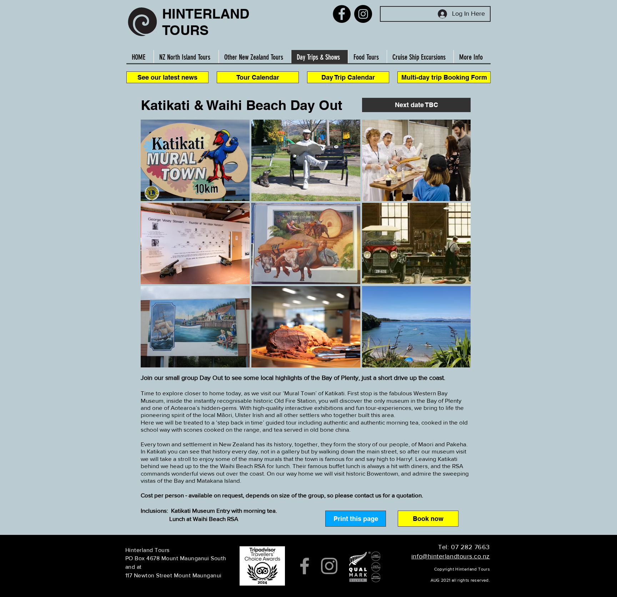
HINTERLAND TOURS (205, 21)
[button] (416, 105)
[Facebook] (342, 14)
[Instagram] (363, 14)
